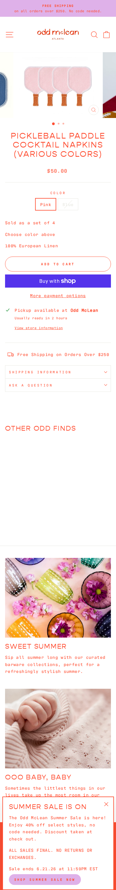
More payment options (58, 295)
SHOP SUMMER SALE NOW (45, 879)
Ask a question (31, 385)
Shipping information (40, 371)
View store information (39, 327)
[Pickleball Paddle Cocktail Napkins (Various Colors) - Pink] (22, 512)
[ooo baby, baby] (58, 728)
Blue (67, 204)
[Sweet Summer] (58, 598)
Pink (45, 204)
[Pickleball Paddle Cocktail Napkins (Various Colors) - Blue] (28, 512)
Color (58, 192)
